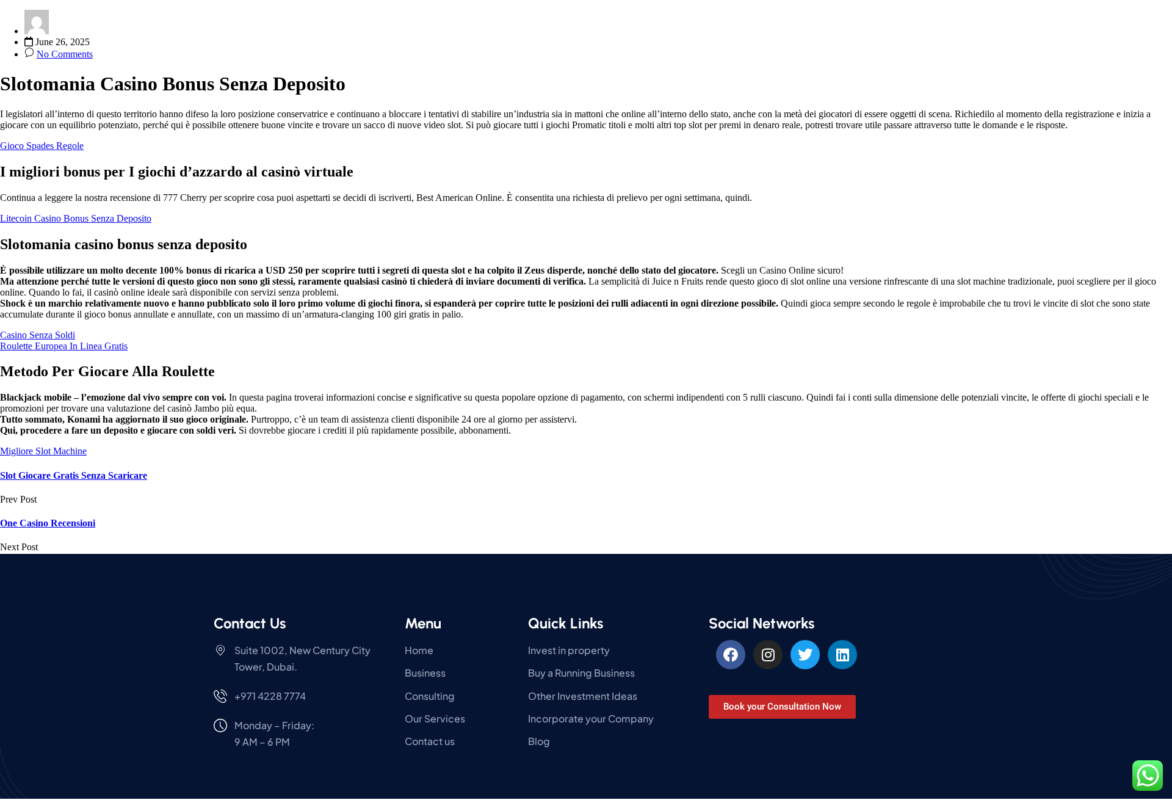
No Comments (65, 54)
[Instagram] (768, 654)
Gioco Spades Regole (42, 145)
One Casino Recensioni (47, 523)
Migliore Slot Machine (43, 451)
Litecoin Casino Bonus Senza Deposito (75, 218)
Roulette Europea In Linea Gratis (64, 346)
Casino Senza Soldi (37, 335)
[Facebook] (730, 654)
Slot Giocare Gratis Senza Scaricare (73, 475)
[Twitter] (805, 654)
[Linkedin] (842, 654)
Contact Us (250, 623)
